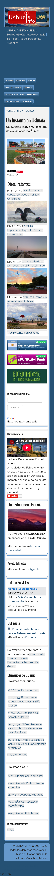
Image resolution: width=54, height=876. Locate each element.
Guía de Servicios (13, 87)
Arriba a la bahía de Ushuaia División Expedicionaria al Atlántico (27, 744)
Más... (10, 829)
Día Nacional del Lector (25, 775)
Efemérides (32, 94)
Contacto (27, 101)
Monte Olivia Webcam (15, 94)
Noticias (9, 80)
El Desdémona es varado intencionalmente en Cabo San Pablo (25, 728)
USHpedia (28, 87)
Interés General (13, 101)
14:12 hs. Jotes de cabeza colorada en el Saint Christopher (25, 194)
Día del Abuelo (23, 690)
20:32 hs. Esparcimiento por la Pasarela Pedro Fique (25, 230)
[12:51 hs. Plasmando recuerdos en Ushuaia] (27, 329)
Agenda (31, 80)
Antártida (20, 80)
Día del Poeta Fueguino (25, 794)
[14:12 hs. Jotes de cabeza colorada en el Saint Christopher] (27, 223)
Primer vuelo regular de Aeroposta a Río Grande (24, 701)
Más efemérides (17, 754)
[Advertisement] (27, 62)
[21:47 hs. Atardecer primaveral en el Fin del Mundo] (27, 294)
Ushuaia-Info (13, 110)
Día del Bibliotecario (23, 813)
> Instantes (28, 110)
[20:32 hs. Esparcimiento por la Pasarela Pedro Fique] (27, 258)
